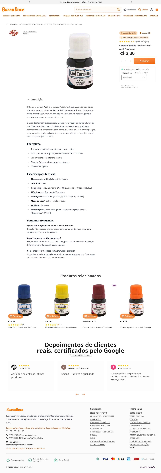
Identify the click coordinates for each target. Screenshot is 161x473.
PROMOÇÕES (135, 432)
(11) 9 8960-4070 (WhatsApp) (21, 438)
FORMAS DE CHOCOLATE (100, 425)
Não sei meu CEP (140, 73)
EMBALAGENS (95, 419)
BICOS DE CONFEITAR (98, 413)
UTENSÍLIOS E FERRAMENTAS (101, 432)
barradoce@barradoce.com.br (19, 444)
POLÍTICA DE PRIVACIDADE (141, 441)
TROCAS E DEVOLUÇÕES (139, 444)
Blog (132, 447)
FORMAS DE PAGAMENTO (140, 429)
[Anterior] (30, 1)
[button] (151, 9)
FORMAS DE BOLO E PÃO (100, 422)
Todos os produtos (97, 444)
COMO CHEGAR (136, 413)
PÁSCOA (93, 435)
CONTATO (134, 419)
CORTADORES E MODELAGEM (102, 416)
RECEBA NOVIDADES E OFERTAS (142, 435)
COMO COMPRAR (137, 416)
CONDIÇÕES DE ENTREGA (140, 422)
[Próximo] (131, 1)
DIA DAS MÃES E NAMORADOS (102, 441)
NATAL (92, 438)
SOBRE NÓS (134, 438)
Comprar (144, 60)
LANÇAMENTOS (136, 425)
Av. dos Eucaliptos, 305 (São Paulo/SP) (25, 448)
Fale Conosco (14, 441)
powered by (147, 467)
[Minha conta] (151, 10)
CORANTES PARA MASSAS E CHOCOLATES (26, 24)
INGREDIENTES (96, 429)
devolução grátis (129, 33)
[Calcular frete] (144, 77)
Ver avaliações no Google (81, 355)
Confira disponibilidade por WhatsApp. (54, 428)
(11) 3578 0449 (14, 435)
